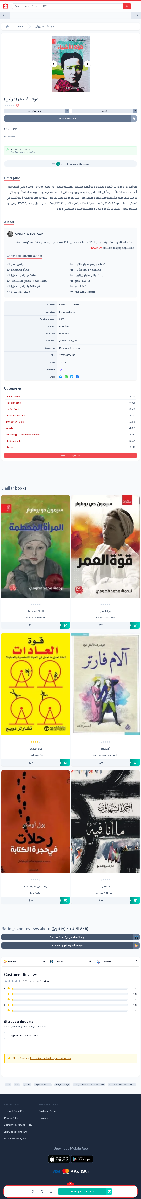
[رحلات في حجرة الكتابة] (35, 821)
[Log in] (51, 1191)
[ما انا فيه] (105, 821)
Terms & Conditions (15, 1111)
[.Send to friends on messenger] (60, 376)
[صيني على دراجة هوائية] (136, 15)
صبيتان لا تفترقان (85, 291)
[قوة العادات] (35, 684)
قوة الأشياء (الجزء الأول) (25, 286)
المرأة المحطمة (20, 269)
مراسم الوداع (82, 280)
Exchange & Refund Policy (18, 1124)
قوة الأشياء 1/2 (62, 1084)
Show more (96, 247)
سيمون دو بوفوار (42, 1084)
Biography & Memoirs (69, 348)
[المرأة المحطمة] (35, 546)
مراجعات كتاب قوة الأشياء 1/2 (122, 1084)
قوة (8, 1084)
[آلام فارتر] (105, 684)
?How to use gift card (15, 1131)
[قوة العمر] (105, 546)
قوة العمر (80, 286)
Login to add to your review (24, 1035)
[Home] (7, 26)
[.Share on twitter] (71, 376)
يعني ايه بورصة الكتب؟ (15, 1138)
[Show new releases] (70, 1184)
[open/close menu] (136, 6)
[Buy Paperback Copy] (35, 625)
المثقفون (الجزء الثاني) (88, 269)
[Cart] (42, 1191)
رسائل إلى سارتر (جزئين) (89, 275)
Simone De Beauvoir (29, 234)
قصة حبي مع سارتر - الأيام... (91, 264)
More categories (70, 455)
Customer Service (48, 1111)
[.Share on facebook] (77, 376)
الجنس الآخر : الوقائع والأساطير (29, 280)
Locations (44, 1117)
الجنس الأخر (18, 264)
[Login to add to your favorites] (17, 105)
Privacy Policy (11, 1117)
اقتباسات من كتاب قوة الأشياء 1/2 (89, 1084)
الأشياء (27, 1084)
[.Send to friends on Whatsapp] (66, 376)
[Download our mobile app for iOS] (59, 1159)
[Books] (32, 1191)
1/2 (16, 1084)
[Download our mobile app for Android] (82, 1159)
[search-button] (127, 6)
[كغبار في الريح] (5, 15)
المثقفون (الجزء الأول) (24, 275)
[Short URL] (97, 369)
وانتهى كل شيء (21, 291)
